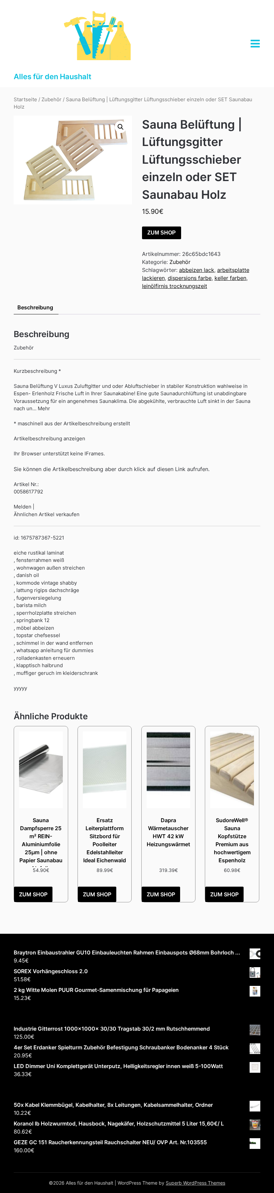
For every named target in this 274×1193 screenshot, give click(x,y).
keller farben (230, 278)
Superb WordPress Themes (195, 1183)
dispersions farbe (190, 278)
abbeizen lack (196, 270)
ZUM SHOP (161, 233)
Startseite (25, 100)
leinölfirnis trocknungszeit (174, 286)
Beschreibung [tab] (35, 307)
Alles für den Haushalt (52, 76)
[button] (121, 127)
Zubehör (51, 100)
